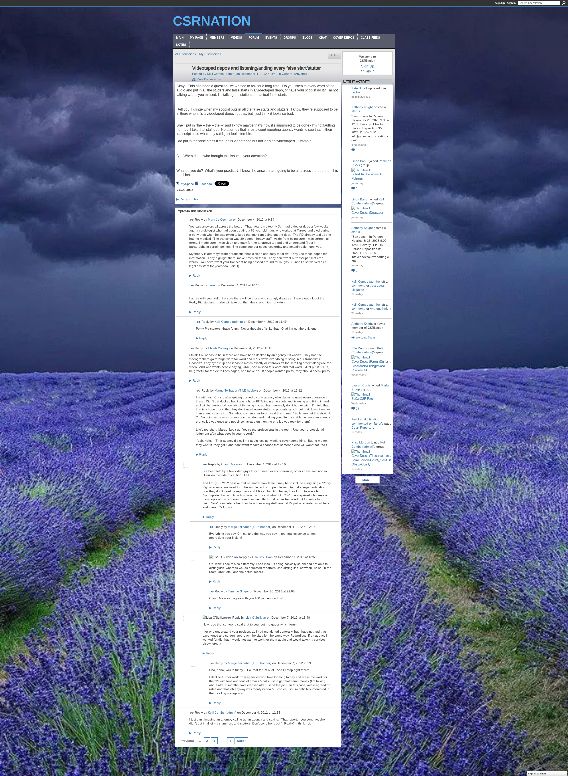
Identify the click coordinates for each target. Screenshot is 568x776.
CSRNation (212, 21)
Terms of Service (383, 768)
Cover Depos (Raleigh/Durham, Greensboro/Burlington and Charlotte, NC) (371, 366)
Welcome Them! (365, 337)
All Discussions (185, 54)
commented (359, 423)
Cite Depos (359, 348)
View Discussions (209, 79)
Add (336, 55)
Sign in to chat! (537, 773)
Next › (241, 740)
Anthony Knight (362, 107)
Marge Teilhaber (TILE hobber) (236, 390)
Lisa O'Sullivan (262, 557)
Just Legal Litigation (365, 419)
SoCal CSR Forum (363, 398)
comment (358, 285)
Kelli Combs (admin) (221, 73)
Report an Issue (356, 768)
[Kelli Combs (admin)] (182, 77)
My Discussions (210, 54)
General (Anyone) (294, 73)
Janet (212, 285)
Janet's (378, 423)
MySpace (187, 184)
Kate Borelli (359, 88)
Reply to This (187, 199)
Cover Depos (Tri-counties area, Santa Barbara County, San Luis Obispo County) (371, 460)
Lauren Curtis (361, 385)
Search (564, 3)
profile (355, 92)
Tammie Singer (238, 591)
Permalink (192, 220)
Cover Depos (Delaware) (367, 212)
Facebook (206, 184)
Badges (335, 768)
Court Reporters (362, 427)
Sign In (511, 3)
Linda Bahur (360, 161)
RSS (179, 751)
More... (367, 480)
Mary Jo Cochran (220, 219)
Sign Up (500, 3)
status (355, 111)
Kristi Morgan (360, 442)
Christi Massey (218, 348)
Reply (195, 275)
